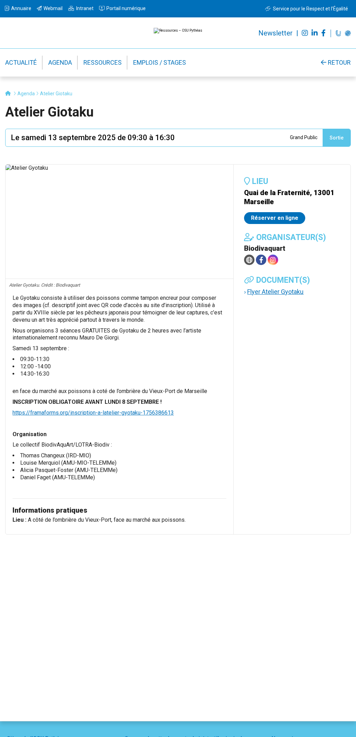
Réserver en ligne (274, 218)
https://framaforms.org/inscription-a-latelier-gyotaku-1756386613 (93, 412)
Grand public (303, 137)
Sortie (336, 138)
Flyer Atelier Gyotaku (275, 291)
